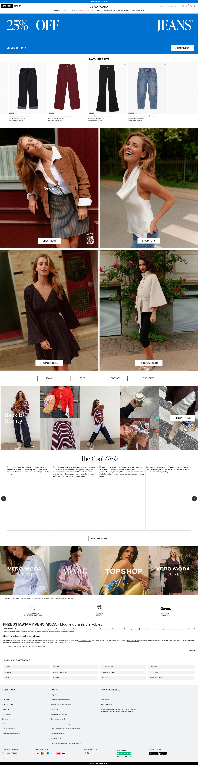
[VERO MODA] (99, 7)
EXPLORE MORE (99, 538)
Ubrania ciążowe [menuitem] (123, 10)
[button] (19, 88)
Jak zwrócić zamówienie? (59, 714)
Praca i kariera (104, 699)
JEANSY (56, 667)
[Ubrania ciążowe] (25, 570)
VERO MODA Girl (133, 640)
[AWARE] (74, 570)
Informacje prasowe (106, 704)
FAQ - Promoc (55, 695)
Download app (6, 714)
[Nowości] (49, 188)
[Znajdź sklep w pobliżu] (183, 6)
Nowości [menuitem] (57, 10)
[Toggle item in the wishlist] (36, 64)
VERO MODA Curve (42, 642)
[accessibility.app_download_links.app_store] (163, 755)
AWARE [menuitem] (98, 10)
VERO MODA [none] (6, 6)
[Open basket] (195, 6)
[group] (19, 93)
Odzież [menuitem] (65, 10)
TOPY (7, 678)
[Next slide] (196, 89)
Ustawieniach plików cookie (99, 763)
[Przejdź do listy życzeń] (191, 6)
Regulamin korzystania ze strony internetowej (65, 729)
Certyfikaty (5, 724)
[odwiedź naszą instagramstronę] (88, 753)
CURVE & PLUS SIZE (108, 667)
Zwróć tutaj (54, 709)
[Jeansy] (99, 34)
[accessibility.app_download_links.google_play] (153, 755)
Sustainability (6, 719)
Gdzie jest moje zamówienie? (60, 699)
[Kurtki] (149, 340)
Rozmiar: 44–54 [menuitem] (109, 10)
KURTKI (7, 667)
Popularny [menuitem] (73, 10)
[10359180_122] (149, 280)
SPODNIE (56, 678)
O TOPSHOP (6, 699)
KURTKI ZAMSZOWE (60, 672)
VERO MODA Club (8, 704)
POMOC (54, 690)
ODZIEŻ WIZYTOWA (156, 678)
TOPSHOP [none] (17, 6)
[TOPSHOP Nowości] (123, 570)
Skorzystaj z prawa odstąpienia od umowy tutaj (66, 743)
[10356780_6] (149, 158)
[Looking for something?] (178, 5)
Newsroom (5, 709)
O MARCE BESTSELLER (110, 690)
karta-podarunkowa (8, 729)
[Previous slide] (2, 89)
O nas (4, 695)
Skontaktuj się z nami (58, 719)
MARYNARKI (154, 667)
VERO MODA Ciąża (84, 640)
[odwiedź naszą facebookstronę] (85, 753)
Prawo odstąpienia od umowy (60, 724)
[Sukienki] (49, 340)
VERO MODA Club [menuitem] (137, 10)
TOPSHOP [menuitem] (89, 10)
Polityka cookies (56, 738)
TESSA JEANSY (155, 672)
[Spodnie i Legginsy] (149, 378)
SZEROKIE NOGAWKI (108, 672)
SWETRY (104, 678)
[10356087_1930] (49, 280)
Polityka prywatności (57, 733)
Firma (102, 695)
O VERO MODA (8, 690)
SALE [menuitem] (81, 10)
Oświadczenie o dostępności (11, 733)
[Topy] (149, 218)
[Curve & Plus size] (173, 570)
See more (192, 650)
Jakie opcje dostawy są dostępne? (61, 704)
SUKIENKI (8, 672)
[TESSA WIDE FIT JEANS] (99, 418)
